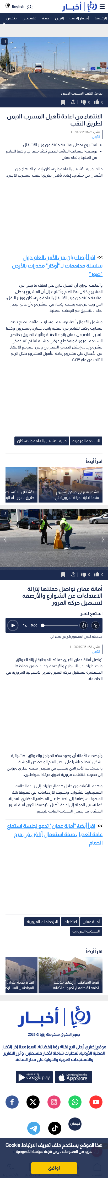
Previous (103, 539)
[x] (33, 1102)
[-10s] (84, 625)
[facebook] (12, 1102)
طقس (11, 18)
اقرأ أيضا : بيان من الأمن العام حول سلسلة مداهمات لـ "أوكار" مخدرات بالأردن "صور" (57, 265)
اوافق (54, 1168)
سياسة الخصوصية (29, 1151)
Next (5, 539)
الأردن (59, 18)
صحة (45, 18)
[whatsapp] (75, 1102)
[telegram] (33, 1128)
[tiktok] (54, 1128)
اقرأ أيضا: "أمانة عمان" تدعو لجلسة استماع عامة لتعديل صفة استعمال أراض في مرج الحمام (54, 834)
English (18, 6)
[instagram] (54, 1102)
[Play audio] (13, 625)
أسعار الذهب (79, 18)
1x (25, 625)
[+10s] (95, 625)
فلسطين (29, 18)
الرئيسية (101, 18)
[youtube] (95, 1102)
